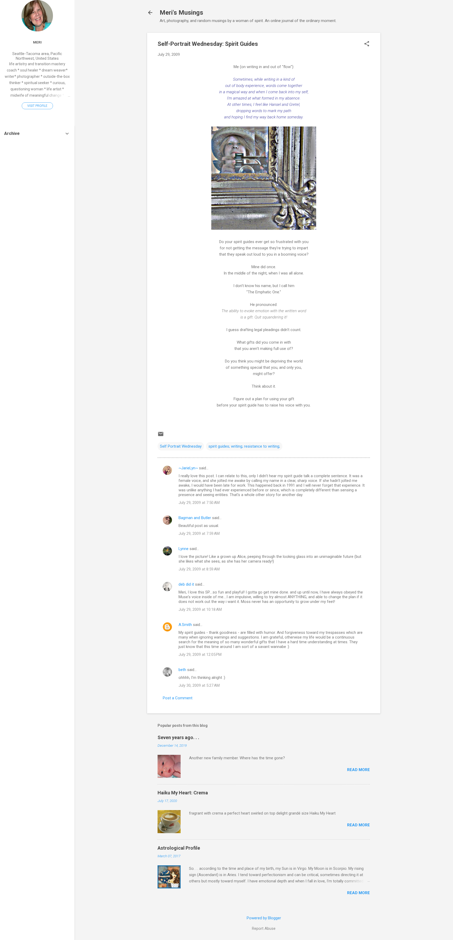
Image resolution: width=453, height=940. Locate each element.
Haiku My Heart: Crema (183, 792)
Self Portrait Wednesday (181, 446)
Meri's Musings (181, 12)
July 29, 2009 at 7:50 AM (199, 502)
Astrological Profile (179, 848)
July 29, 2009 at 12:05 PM (200, 654)
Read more (358, 769)
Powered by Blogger (264, 918)
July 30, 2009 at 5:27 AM (199, 685)
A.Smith (185, 624)
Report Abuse (264, 928)
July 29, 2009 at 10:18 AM (200, 609)
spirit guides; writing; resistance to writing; (244, 446)
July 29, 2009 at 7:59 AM (199, 533)
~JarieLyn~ (188, 468)
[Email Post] (161, 435)
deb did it (186, 584)
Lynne (183, 548)
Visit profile (37, 106)
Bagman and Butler (195, 517)
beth (182, 669)
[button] (367, 44)
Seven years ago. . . (178, 737)
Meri (37, 42)
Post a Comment (177, 698)
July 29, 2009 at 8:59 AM (199, 569)
